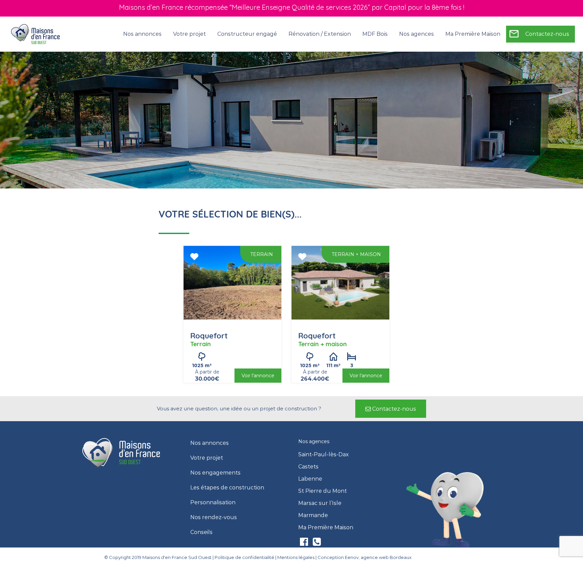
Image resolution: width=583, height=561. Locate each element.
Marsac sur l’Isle (319, 503)
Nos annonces (142, 34)
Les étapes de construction (227, 487)
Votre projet (206, 458)
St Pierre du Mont (322, 491)
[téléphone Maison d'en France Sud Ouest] (317, 543)
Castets (308, 466)
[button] (390, 409)
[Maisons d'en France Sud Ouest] (36, 34)
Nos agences (416, 34)
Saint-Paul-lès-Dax (323, 454)
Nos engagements (215, 473)
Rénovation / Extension (319, 34)
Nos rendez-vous (213, 517)
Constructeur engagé (247, 34)
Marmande (313, 515)
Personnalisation (212, 502)
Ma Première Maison (472, 34)
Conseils (201, 532)
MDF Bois (375, 34)
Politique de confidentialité (244, 557)
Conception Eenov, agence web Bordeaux (364, 557)
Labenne (310, 479)
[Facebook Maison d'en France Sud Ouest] (304, 543)
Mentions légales (295, 557)
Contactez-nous (547, 34)
